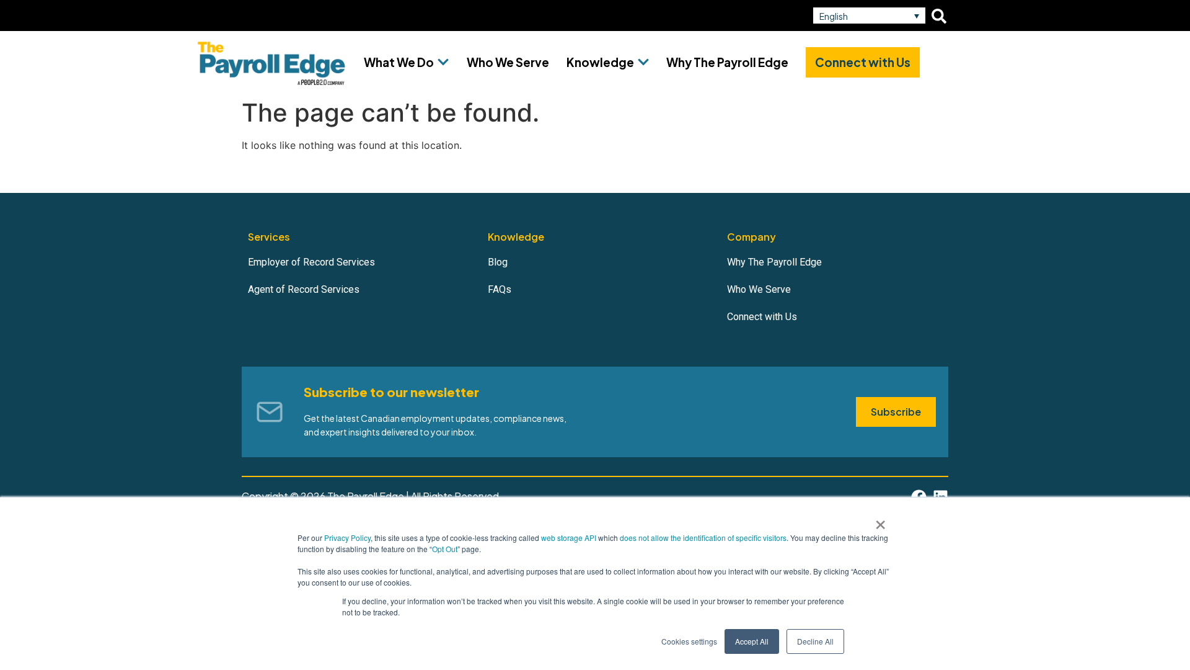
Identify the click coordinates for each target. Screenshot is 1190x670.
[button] (869, 15)
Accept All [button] (752, 641)
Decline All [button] (815, 641)
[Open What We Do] (443, 62)
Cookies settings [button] (689, 641)
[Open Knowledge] (643, 62)
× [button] (880, 520)
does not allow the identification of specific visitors (703, 537)
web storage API (569, 537)
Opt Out (444, 548)
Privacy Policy (347, 537)
